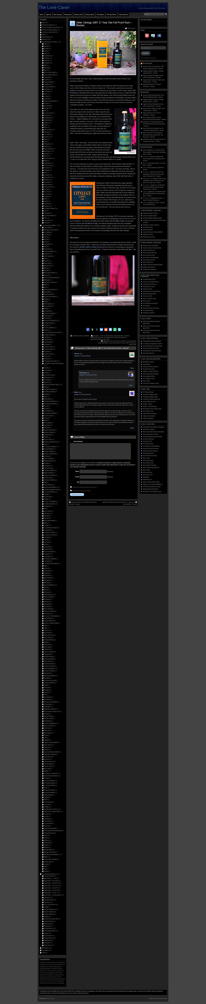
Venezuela (47, 220)
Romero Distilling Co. (50, 723)
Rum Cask (47, 728)
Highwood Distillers (49, 475)
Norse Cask (47, 644)
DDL (124, 341)
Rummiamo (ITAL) (148, 310)
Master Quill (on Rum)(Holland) (152, 248)
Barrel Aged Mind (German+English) (153, 432)
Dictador (46, 394)
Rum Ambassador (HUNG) (150, 374)
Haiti (45, 125)
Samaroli (46, 747)
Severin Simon (48, 766)
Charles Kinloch (48, 349)
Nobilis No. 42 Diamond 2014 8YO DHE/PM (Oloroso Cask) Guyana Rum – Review (154, 124)
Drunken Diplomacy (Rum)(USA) (152, 436)
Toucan (46, 816)
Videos (44, 952)
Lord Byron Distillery (50, 559)
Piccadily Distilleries (50, 675)
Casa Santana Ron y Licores (52, 332)
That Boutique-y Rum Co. (51, 809)
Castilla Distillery (49, 335)
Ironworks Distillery (49, 492)
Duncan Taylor (48, 415)
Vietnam (46, 222)
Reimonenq (47, 699)
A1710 (46, 237)
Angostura (47, 249)
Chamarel (47, 344)
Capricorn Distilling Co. (51, 320)
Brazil (45, 70)
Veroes (46, 838)
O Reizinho (47, 649)
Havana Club (48, 468)
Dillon (46, 396)
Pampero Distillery (49, 671)
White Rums (47, 945)
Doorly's (46, 408)
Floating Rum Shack (149, 286)
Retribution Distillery (50, 709)
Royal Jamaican (49, 725)
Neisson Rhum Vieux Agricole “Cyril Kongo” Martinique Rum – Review (154, 152)
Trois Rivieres (48, 823)
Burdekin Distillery (49, 313)
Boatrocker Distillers (50, 296)
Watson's (46, 840)
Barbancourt (47, 265)
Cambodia (47, 77)
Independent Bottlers (103, 342)
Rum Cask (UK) (147, 296)
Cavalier (46, 337)
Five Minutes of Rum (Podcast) (152, 341)
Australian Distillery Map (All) (151, 399)
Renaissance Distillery (50, 702)
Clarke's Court (48, 354)
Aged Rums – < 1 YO (50, 878)
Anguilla (46, 46)
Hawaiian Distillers (49, 470)
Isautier (46, 494)
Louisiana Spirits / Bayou (51, 563)
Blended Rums (110, 335)
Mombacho (47, 599)
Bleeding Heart (48, 294)
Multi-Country (48, 158)
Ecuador (46, 103)
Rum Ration (146, 305)
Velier (108, 339)
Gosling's (46, 456)
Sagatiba (46, 740)
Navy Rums (47, 923)
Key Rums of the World (48, 32)
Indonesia (47, 132)
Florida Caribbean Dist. (51, 442)
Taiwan (46, 201)
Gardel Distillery (48, 449)
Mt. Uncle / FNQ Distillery (51, 616)
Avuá (45, 258)
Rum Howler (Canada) (149, 465)
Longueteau (47, 556)
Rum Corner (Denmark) (150, 455)
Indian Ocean (48, 129)
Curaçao (46, 96)
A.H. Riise (47, 234)
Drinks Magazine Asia (149, 401)
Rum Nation (47, 733)
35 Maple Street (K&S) (50, 230)
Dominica (47, 98)
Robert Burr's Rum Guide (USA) (152, 409)
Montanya (47, 601)
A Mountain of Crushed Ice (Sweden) (153, 427)
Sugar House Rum (49, 790)
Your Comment (78, 441)
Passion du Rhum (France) (151, 448)
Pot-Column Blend (49, 931)
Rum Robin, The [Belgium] (150, 257)
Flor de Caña (48, 439)
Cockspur (47, 358)
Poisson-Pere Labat (50, 680)
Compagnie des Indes (50, 361)
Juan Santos (47, 511)
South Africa (47, 184)
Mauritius (46, 153)
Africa (45, 44)
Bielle (45, 284)
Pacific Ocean (48, 165)
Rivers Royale (48, 716)
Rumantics (146, 477)
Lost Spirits (47, 561)
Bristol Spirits (48, 304)
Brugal (46, 308)
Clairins (46, 907)
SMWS (46, 771)
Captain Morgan (49, 323)
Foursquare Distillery (50, 446)
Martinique (47, 151)
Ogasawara (47, 654)
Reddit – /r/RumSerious (150, 406)
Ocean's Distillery (49, 652)
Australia (46, 58)
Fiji (45, 110)
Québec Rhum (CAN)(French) (151, 291)
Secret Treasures (49, 761)
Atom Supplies (48, 256)
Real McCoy (47, 697)
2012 (114, 341)
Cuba (45, 94)
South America (48, 187)
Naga (45, 628)
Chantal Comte (48, 347)
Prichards (47, 687)
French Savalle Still (131, 341)
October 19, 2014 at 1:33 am (82, 394)
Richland (46, 714)
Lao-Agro (47, 542)
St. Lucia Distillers (49, 780)
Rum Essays (58, 14)
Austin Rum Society (148, 429)
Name (77, 471)
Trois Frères (47, 821)
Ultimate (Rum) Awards (149, 413)
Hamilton (46, 463)
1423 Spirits (47, 227)
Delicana (46, 382)
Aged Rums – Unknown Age (52, 895)
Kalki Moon (47, 513)
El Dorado (47, 425)
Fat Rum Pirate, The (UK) (150, 213)
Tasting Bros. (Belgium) (150, 269)
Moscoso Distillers (49, 611)
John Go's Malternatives (150, 215)
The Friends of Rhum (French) (152, 486)
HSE (45, 482)
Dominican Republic (50, 101)
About (42, 14)
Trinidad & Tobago (49, 208)
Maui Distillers (48, 578)
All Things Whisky (148, 392)
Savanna (46, 759)
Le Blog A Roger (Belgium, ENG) (152, 218)
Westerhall (47, 842)
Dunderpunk (146, 364)
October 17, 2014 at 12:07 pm (88, 375)
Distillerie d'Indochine (50, 401)
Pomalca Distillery (49, 683)
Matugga (46, 573)
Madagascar (47, 144)
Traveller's (47, 819)
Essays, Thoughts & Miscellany (51, 27)
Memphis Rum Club (149, 369)
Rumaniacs (68, 14)
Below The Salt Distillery (51, 277)
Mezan (46, 587)
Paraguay (47, 170)
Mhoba (46, 589)
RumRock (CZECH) (148, 313)
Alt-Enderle (47, 244)
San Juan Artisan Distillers (51, 752)
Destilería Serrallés (49, 391)
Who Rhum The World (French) (152, 491)
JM (45, 508)
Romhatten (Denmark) (149, 293)
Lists (43, 34)
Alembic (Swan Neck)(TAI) (150, 245)
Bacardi (46, 261)
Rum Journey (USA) (149, 255)
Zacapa (46, 864)
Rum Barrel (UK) (148, 227)
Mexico (46, 156)
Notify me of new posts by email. (81, 491)
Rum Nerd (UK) (147, 472)
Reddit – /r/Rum (147, 404)
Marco (76, 392)
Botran (46, 301)
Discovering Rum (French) (150, 434)
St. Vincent (47, 194)
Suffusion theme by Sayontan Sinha (158, 998)
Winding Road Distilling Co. (52, 854)
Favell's (46, 437)
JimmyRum (47, 506)
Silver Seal (47, 768)
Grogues (46, 916)
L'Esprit (46, 525)
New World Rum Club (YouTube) (152, 346)
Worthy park (47, 862)
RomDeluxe (47, 721)
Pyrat (45, 694)
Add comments (131, 28)
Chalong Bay (48, 342)
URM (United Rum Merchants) (53, 830)
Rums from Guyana (114, 342)
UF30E (87, 150)
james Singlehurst (148, 150)
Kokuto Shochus (49, 921)
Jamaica (46, 137)
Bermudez (47, 280)
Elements (47, 427)
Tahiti (45, 199)
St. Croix (46, 189)
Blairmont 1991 (92, 223)
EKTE (45, 420)
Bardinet (46, 270)
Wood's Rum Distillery (50, 859)
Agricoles (47, 897)
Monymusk (47, 606)
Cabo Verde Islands (50, 75)
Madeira (46, 146)
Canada (46, 79)
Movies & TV (45, 39)
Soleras (46, 933)
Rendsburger (48, 704)
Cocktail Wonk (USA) (149, 279)
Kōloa (46, 523)
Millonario (47, 592)
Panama (46, 168)
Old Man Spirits (48, 656)
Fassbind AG (48, 434)
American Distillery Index (150, 394)
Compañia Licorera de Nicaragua (54, 363)
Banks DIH (47, 263)
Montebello (47, 604)
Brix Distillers (48, 306)
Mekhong (47, 582)
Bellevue (46, 275)
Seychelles (47, 182)
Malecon (46, 568)
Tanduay (46, 797)
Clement (46, 356)
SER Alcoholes (48, 764)
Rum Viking (146, 381)
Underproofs (47, 940)
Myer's (46, 625)
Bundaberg (47, 311)
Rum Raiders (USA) (149, 378)
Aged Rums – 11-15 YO (51, 885)
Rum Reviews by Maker (49, 225)
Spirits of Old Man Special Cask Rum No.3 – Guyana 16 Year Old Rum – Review (119, 503)
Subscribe (145, 53)
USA (45, 218)
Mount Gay (47, 613)
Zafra (45, 866)
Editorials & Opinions (48, 25)
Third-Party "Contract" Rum (52, 811)
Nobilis (46, 642)
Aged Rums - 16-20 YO (99, 335)
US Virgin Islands (49, 215)
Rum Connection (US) (149, 298)
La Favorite (47, 530)
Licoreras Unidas (49, 551)
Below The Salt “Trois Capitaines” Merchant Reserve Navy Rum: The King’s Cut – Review (153, 135)
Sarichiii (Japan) (148, 229)
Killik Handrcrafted (49, 520)
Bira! (45, 287)
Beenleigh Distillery (49, 273)
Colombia (47, 89)
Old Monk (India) (49, 659)
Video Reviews (123, 14)
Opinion (48, 14)
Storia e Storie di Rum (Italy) (151, 482)
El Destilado (47, 423)
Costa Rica (47, 91)
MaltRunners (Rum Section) (151, 225)
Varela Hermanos (49, 833)
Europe (46, 108)
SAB (45, 737)
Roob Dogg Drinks (148, 453)
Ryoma (46, 735)
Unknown (47, 213)
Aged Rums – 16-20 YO (51, 888)
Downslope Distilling (50, 413)
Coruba (46, 368)
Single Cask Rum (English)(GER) (152, 264)
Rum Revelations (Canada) (151, 308)
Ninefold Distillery (49, 640)
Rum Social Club (148, 262)
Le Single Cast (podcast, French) (152, 343)
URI (78, 482)
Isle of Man (47, 134)
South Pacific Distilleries (51, 776)
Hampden (47, 465)
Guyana (101, 337)
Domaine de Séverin (50, 404)
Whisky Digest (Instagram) (150, 489)
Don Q (46, 406)
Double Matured (49, 914)
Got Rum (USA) (147, 289)
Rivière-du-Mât (48, 718)
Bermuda (46, 67)
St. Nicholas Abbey (49, 783)
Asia (45, 53)
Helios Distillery (48, 473)
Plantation (47, 678)
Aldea (46, 242)
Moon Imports (48, 609)
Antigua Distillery (49, 251)
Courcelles (47, 370)
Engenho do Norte (49, 430)
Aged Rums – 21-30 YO (51, 890)
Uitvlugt (131, 344)
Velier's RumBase (148, 418)
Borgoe (46, 299)
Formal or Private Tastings (49, 30)
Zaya (45, 869)
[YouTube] (147, 36)
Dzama (46, 418)
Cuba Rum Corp (49, 375)
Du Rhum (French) (148, 439)
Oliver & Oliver (48, 661)
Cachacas (47, 902)
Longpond (47, 554)
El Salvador (47, 106)
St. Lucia (46, 191)
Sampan (46, 749)
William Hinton (48, 849)
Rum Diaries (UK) (148, 460)
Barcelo (46, 268)
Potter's (46, 685)
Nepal (46, 160)
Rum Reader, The (148, 411)
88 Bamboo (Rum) (148, 362)
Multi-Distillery (48, 618)
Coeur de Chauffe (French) (151, 282)
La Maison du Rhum (50, 535)
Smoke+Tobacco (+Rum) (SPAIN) (152, 232)
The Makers (100, 14)
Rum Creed (146, 458)
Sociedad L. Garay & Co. (51, 773)
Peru (45, 172)
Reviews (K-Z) (89, 14)
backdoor (80, 335)
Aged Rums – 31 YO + (50, 892)
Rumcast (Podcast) (148, 353)
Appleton (46, 254)
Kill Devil (46, 518)
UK (45, 211)
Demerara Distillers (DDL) (51, 384)
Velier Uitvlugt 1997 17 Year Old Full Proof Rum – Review (104, 24)
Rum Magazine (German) (150, 303)
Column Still (119, 341)
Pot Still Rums (48, 928)
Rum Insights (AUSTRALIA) (151, 467)
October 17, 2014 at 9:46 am (82, 356)
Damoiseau (47, 377)
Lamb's (46, 539)
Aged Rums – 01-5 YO (50, 881)
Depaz (46, 387)
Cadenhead (47, 316)
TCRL (46, 799)
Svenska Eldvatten (49, 792)
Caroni (46, 325)
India (45, 127)
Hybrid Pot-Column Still (51, 919)
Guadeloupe (47, 118)
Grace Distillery (48, 458)
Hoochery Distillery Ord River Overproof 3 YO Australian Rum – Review (154, 158)
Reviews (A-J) (78, 14)
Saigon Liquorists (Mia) (51, 742)
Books (44, 22)
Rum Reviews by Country (110, 337)
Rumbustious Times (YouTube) (152, 351)
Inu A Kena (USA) (148, 443)
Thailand (46, 206)
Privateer (46, 690)
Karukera (46, 516)
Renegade (47, 706)
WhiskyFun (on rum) (149, 237)
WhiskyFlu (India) (148, 234)
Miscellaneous (46, 37)
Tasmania (47, 203)
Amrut (46, 246)
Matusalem (47, 575)
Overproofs (47, 926)
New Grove (47, 632)
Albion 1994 (120, 221)
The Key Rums (111, 14)
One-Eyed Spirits (49, 663)
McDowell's (47, 580)
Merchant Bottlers (49, 585)
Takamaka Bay (48, 795)
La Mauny (47, 537)
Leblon (46, 544)
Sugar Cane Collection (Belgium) (152, 484)
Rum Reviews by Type (100, 339)
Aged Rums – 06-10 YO (51, 883)
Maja (45, 566)
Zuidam (46, 871)
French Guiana (48, 113)
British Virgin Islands (50, 72)
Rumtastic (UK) (147, 479)
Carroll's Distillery (49, 327)
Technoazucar (48, 802)
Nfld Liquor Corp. (49, 635)
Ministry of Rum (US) (149, 250)
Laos (45, 141)
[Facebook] (159, 36)
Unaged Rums (48, 938)
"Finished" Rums (49, 876)
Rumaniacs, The (148, 475)
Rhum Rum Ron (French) (150, 451)
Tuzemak (46, 826)
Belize (46, 65)
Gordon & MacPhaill (50, 454)
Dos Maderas (48, 411)
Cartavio (46, 330)
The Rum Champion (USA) (151, 383)
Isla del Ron (47, 496)
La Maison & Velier (49, 532)
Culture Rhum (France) (149, 284)
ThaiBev (46, 807)
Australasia (47, 56)
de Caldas (47, 380)
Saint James (47, 745)
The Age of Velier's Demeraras (128, 342)
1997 (111, 341)
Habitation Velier (49, 461)
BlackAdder (47, 292)
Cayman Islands (49, 86)
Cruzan (46, 372)
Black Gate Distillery (50, 289)
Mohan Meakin (48, 597)
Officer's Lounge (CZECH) (150, 371)
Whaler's (46, 845)
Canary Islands (48, 82)
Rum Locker (146, 470)
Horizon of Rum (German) (150, 366)
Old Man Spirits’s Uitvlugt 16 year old (92, 247)
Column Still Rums (119, 335)
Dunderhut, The (147, 441)
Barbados (47, 63)
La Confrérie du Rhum (50, 527)
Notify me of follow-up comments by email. (84, 487)
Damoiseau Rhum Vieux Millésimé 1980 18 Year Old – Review (82, 503)
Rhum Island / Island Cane (52, 711)
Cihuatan (46, 351)
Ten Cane (47, 804)
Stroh (45, 787)
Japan (46, 139)
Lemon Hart (47, 549)
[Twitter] (153, 36)
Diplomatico (47, 399)
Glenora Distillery (49, 451)
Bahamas (47, 60)
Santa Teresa (48, 757)
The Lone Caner (54, 7)
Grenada (46, 115)
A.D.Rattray (47, 232)
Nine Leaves (48, 637)
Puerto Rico (47, 177)
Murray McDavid (49, 621)
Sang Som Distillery (50, 754)
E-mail (77, 477)
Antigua (46, 48)
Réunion (46, 179)
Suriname (47, 196)
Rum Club (47, 730)
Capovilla (47, 318)
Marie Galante (48, 149)
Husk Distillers (48, 485)
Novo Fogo (47, 647)
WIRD (46, 857)
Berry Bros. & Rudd (49, 282)
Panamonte (47, 673)
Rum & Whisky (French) (150, 252)
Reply (132, 368)
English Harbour (49, 432)
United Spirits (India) (50, 828)
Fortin (45, 444)
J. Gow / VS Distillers (50, 501)
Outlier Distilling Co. (50, 668)
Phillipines (47, 175)
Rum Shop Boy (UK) (149, 260)
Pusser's (46, 692)
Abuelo (46, 239)
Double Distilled (48, 912)
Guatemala (47, 120)
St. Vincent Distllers (49, 785)
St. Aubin (46, 778)
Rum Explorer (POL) (149, 376)
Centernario (47, 339)
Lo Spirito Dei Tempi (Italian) (151, 446)
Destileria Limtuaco (49, 389)
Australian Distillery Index (150, 397)
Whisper (46, 847)
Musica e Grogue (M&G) (51, 623)
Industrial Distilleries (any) (51, 489)
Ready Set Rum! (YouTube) (151, 348)
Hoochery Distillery (49, 480)
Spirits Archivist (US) (149, 267)
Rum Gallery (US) (148, 463)
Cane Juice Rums (49, 904)
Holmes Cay (47, 477)
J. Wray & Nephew (49, 504)
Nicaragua (47, 163)
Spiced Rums (48, 935)
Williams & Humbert (50, 852)
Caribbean (47, 84)
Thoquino (47, 814)
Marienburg (47, 570)
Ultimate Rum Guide (149, 416)
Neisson (46, 630)
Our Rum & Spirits (49, 666)
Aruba (46, 51)
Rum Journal (147, 301)
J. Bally (46, 499)
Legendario (47, 547)
